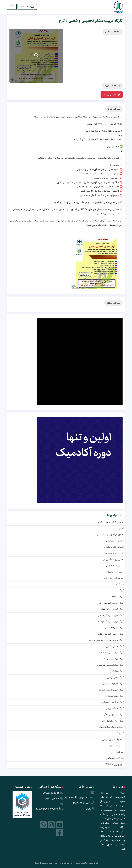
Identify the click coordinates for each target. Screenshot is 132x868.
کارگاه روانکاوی (117, 671)
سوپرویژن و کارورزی (114, 578)
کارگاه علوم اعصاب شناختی (111, 690)
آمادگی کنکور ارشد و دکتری (110, 522)
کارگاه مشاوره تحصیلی (113, 702)
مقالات (120, 752)
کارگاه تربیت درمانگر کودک (111, 621)
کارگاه (121, 590)
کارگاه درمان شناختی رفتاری (110, 634)
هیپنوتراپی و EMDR (114, 764)
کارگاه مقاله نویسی (115, 708)
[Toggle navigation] (12, 7)
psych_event (52, 798)
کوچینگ (120, 733)
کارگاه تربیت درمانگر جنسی (111, 615)
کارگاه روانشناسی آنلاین (112, 659)
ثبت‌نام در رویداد (111, 94)
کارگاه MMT (118, 597)
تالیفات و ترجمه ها (114, 553)
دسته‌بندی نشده (116, 572)
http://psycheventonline (49, 809)
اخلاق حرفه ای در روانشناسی (110, 534)
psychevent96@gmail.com (78, 797)
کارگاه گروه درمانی (115, 696)
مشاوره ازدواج (117, 746)
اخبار (121, 528)
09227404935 (81, 803)
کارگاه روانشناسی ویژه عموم (110, 665)
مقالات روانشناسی (115, 758)
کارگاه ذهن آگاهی (115, 646)
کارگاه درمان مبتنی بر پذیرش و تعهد (106, 640)
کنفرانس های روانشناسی (111, 727)
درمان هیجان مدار (115, 566)
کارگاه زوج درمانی (115, 677)
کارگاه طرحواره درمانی (113, 683)
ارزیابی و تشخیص (115, 541)
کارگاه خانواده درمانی (114, 628)
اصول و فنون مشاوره (114, 547)
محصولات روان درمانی (113, 739)
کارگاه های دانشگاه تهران (112, 721)
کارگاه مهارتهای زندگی (113, 715)
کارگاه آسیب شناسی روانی (111, 603)
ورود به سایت (27, 7)
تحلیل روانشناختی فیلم (112, 559)
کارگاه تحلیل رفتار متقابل (112, 609)
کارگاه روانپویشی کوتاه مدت (110, 652)
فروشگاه (120, 584)
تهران (88, 809)
